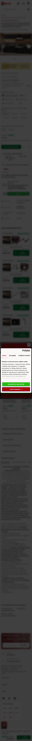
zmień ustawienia (15, 389)
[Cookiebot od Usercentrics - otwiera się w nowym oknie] (23, 351)
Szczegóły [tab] (12, 355)
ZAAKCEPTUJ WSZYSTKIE (16, 384)
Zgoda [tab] (4, 355)
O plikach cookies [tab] (24, 355)
